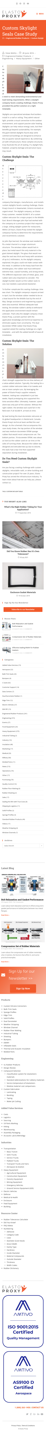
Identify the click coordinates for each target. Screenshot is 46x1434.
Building (7, 1206)
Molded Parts (7, 762)
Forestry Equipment (15, 1179)
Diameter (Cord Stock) (16, 1241)
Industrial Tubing (8, 735)
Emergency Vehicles (15, 1185)
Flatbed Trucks (13, 1161)
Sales (4, 797)
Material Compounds (15, 1256)
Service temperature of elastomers (21, 1083)
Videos (4, 824)
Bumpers (5, 678)
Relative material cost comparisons (21, 1086)
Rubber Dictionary (11, 1268)
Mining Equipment (14, 1182)
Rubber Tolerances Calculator (16, 1219)
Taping (9, 1098)
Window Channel (11, 1027)
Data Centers (7, 691)
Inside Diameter (13, 1253)
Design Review (10, 1068)
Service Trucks (13, 1158)
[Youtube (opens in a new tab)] (28, 3)
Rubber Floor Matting (10, 788)
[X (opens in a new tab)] (17, 3)
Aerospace (6, 669)
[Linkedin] (38, 1414)
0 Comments (28, 629)
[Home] (3, 38)
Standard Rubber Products (12, 819)
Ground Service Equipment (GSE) (20, 1188)
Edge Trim (6, 700)
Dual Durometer (10, 1021)
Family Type (11, 1247)
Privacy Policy (16, 1425)
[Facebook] (30, 1414)
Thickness (11, 1262)
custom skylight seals (14, 491)
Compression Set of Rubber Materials (26, 637)
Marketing (6, 749)
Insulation (6, 744)
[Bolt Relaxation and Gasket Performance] (6, 626)
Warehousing (9, 1129)
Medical (5, 753)
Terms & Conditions (28, 1425)
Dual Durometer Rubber (11, 696)
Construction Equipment (17, 1176)
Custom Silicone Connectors (15, 1006)
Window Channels (8, 832)
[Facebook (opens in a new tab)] (20, 3)
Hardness (11, 1250)
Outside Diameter (14, 1259)
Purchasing (6, 780)
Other (37, 58)
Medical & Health (11, 1197)
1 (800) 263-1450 (22, 1407)
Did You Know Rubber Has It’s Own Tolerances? (23, 552)
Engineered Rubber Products (18, 56)
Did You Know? (10, 1222)
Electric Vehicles (8, 705)
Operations (6, 771)
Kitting (6, 1126)
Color (9, 1238)
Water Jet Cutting (14, 1101)
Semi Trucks (12, 1155)
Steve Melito (11, 53)
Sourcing (7, 1120)
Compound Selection (12, 1071)
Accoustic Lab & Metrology (14, 1135)
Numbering (8, 1229)
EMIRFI (6, 1043)
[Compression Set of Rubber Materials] (6, 638)
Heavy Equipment (24, 58)
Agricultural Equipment (16, 1173)
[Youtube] (42, 1414)
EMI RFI (5, 709)
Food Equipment (8, 727)
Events (4, 722)
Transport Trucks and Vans (18, 1164)
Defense (7, 1194)
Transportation (10, 1148)
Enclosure (8, 1200)
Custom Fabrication (12, 1089)
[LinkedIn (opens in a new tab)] (24, 3)
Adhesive (10, 1232)
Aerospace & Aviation (15, 1167)
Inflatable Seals (10, 1046)
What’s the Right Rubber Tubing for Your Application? (23, 508)
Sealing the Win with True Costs (13, 802)
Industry (5, 740)
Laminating (11, 1092)
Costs (6, 1114)
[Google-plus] (34, 1414)
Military (5, 758)
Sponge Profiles (8, 815)
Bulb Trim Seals (7, 674)
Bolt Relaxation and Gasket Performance (22, 899)
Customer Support (9, 687)
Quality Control (7, 784)
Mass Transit (12, 1152)
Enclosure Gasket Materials (23, 592)
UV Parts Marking (11, 1123)
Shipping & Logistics (9, 806)
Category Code (13, 1235)
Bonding (10, 1095)
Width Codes (12, 1265)
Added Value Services (10, 665)
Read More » (5, 915)
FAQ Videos (8, 1225)
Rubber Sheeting (8, 793)
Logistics (7, 1117)
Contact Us (38, 1407)
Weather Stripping (9, 828)
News (4, 766)
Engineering (7, 58)
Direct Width (12, 1244)
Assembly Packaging (12, 1132)
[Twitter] (27, 1414)
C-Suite (4, 683)
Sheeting (7, 1036)
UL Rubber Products (12, 1065)
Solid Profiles (7, 810)
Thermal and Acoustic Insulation (17, 1049)
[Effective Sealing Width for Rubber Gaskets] (6, 650)
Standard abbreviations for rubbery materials (25, 1080)
